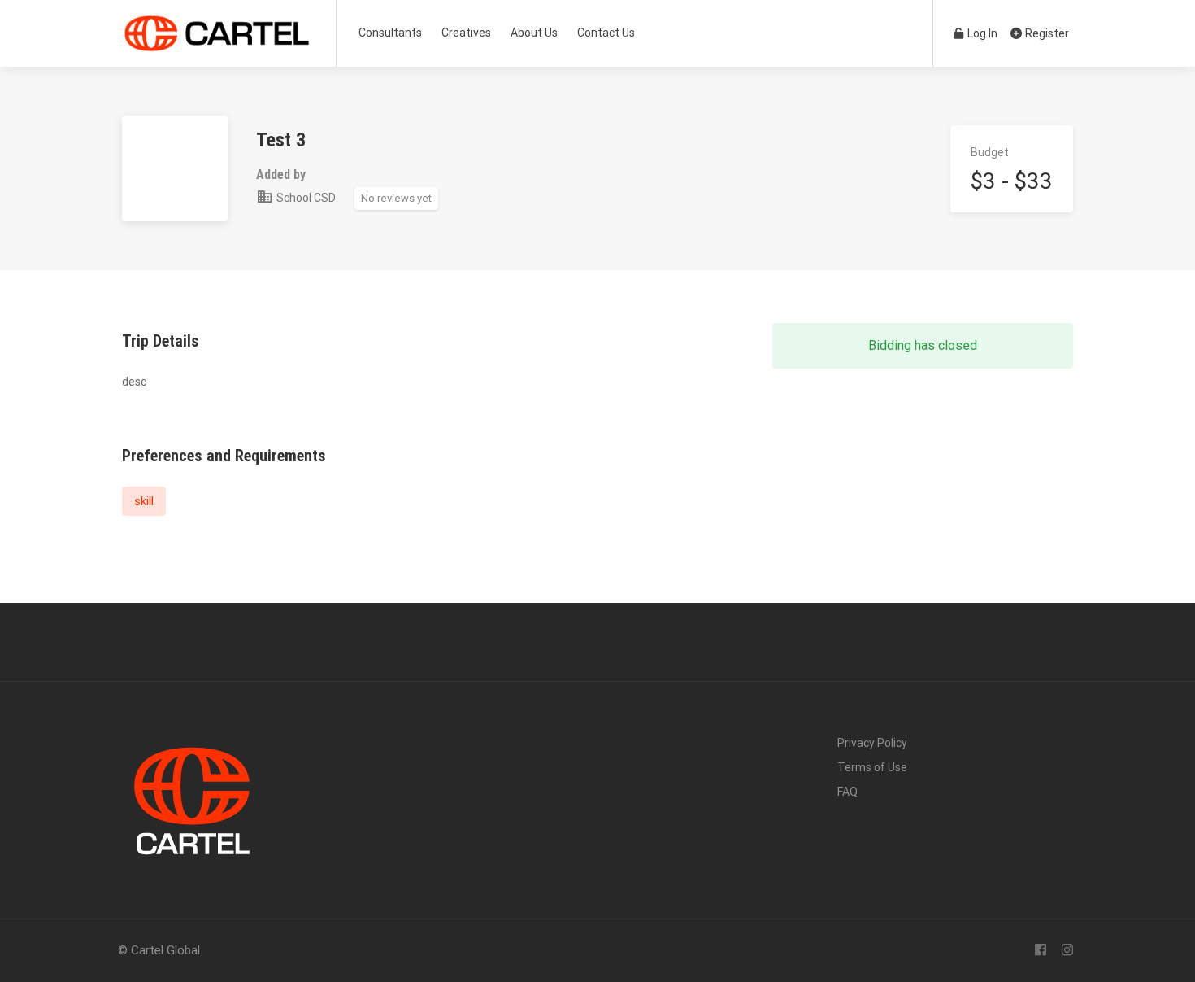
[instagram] (1067, 951)
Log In (981, 33)
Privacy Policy (872, 742)
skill (144, 501)
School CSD (305, 197)
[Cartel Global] (216, 44)
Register (1046, 33)
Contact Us (606, 32)
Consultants (390, 32)
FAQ (847, 791)
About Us (534, 32)
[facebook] (1040, 951)
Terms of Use (872, 767)
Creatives (466, 32)
